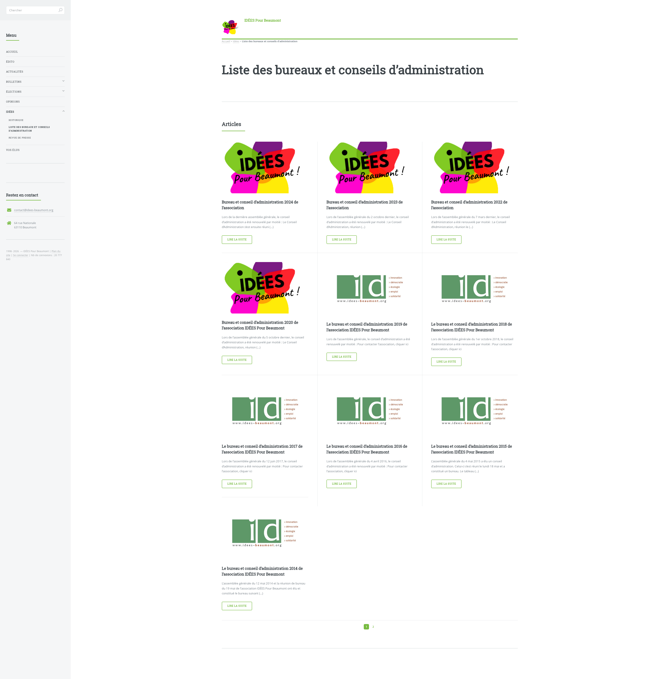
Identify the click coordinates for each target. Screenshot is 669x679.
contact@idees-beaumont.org (33, 210)
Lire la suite (237, 241)
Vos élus (13, 150)
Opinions (13, 101)
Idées (236, 41)
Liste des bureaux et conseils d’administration (29, 129)
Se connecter (20, 255)
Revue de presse (20, 137)
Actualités (15, 71)
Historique (16, 120)
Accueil (226, 41)
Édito (10, 61)
